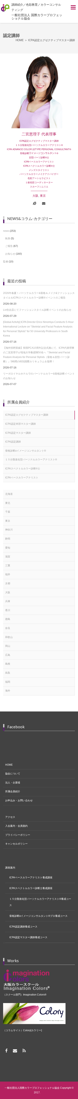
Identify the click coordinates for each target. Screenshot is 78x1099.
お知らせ (10, 253)
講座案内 (10, 867)
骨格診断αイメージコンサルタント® (25, 450)
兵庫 (7, 601)
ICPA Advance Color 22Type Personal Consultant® (39, 149)
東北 (7, 503)
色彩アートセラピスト (39, 178)
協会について (12, 773)
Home (20, 40)
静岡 (7, 538)
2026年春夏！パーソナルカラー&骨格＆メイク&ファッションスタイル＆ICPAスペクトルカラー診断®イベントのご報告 (39, 295)
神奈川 (9, 529)
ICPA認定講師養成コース (23, 926)
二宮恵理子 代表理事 (39, 134)
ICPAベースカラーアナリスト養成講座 (30, 877)
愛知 (7, 547)
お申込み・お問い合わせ (19, 800)
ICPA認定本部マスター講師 (20, 423)
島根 (7, 663)
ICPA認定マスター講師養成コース (28, 937)
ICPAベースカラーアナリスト (39, 161)
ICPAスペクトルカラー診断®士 (39, 165)
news (6, 230)
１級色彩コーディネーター (39, 182)
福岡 (7, 681)
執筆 (7, 238)
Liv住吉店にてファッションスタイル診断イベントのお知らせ (37, 309)
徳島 (7, 619)
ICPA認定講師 (13, 441)
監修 (5, 261)
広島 (7, 655)
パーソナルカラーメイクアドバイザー (39, 174)
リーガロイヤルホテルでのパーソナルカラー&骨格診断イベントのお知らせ (39, 376)
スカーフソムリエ (39, 186)
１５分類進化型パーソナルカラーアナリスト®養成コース (40, 902)
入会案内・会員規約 (16, 825)
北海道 (9, 494)
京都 (7, 583)
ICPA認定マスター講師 (18, 432)
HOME (9, 764)
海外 (7, 690)
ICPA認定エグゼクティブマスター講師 (39, 140)
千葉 (7, 511)
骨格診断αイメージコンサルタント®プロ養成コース (38, 915)
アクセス (10, 817)
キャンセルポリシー (16, 843)
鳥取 (7, 672)
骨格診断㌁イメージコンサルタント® (39, 153)
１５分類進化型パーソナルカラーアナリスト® (39, 145)
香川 (7, 610)
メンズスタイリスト (39, 170)
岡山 (7, 645)
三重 (7, 565)
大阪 (35, 195)
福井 (7, 574)
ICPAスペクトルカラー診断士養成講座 (30, 888)
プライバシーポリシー (17, 834)
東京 (43, 195)
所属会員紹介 (12, 791)
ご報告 (9, 246)
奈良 (7, 628)
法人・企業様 (12, 782)
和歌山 (9, 637)
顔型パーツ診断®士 (39, 157)
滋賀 (7, 556)
